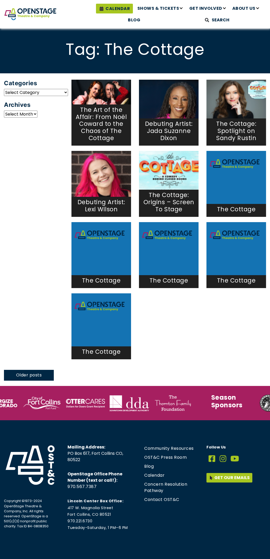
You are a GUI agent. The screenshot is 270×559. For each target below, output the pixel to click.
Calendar (117, 9)
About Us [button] (243, 8)
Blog (134, 20)
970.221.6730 (80, 521)
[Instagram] (223, 459)
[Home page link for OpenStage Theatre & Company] (30, 14)
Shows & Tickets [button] (158, 8)
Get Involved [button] (205, 8)
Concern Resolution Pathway (165, 487)
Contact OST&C (161, 499)
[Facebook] (212, 459)
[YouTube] (234, 459)
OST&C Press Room (165, 457)
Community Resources (169, 448)
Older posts (29, 375)
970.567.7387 (82, 487)
